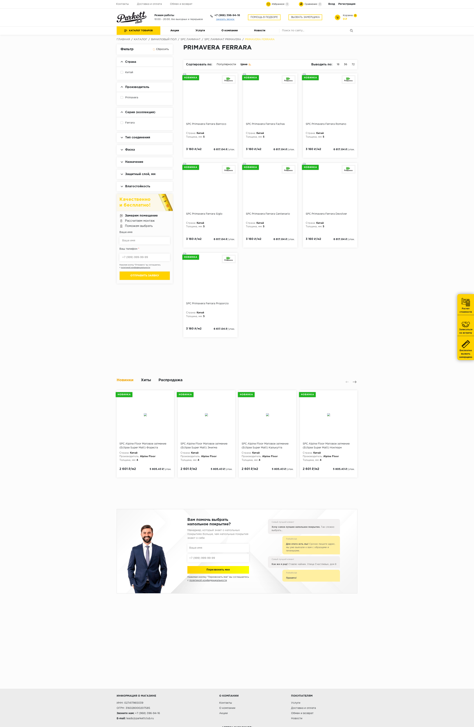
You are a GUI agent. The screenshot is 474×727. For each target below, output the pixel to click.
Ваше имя (125, 232)
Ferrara (130, 123)
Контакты (122, 4)
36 (345, 64)
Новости (259, 30)
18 (338, 64)
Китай (129, 72)
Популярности (226, 64)
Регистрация (347, 4)
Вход (331, 4)
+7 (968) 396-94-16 (227, 15)
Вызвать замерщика (305, 17)
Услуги (200, 30)
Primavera (131, 98)
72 (353, 64)
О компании (229, 30)
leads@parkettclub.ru (140, 718)
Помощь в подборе (264, 17)
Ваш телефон (129, 249)
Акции (174, 30)
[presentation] (347, 382)
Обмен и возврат (181, 4)
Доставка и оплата (149, 4)
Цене (244, 64)
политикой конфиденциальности (135, 267)
